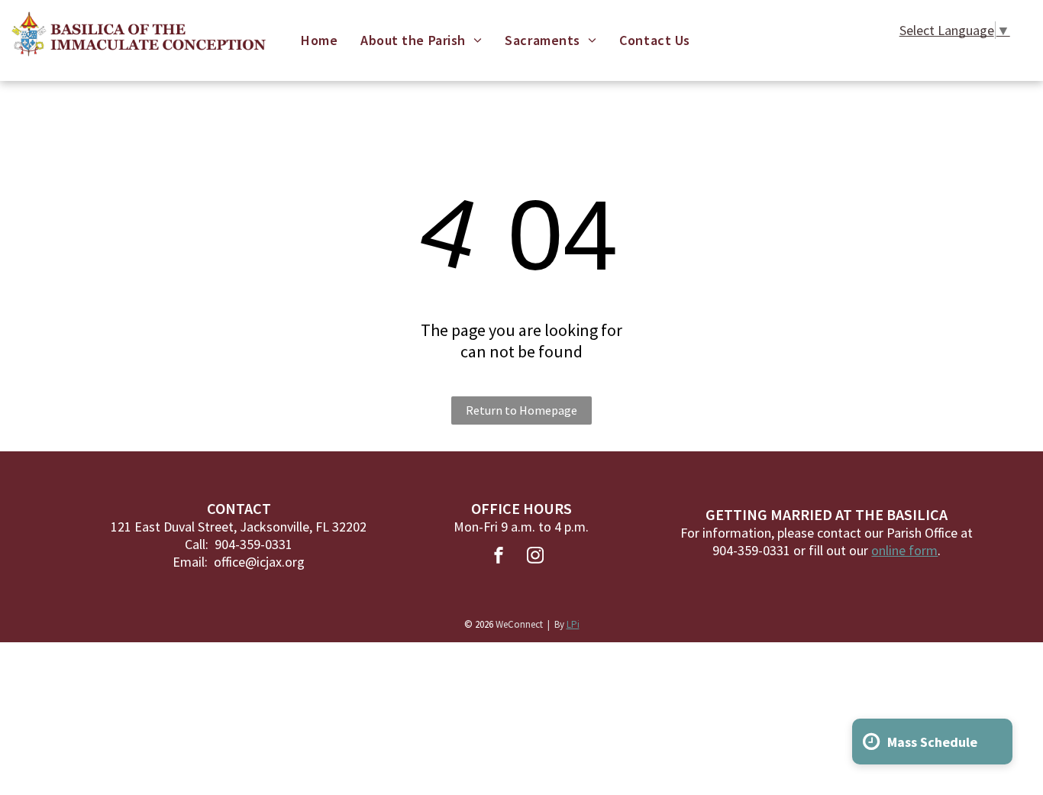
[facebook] (498, 557)
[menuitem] (319, 39)
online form (904, 550)
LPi (573, 624)
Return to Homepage (521, 410)
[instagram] (535, 557)
